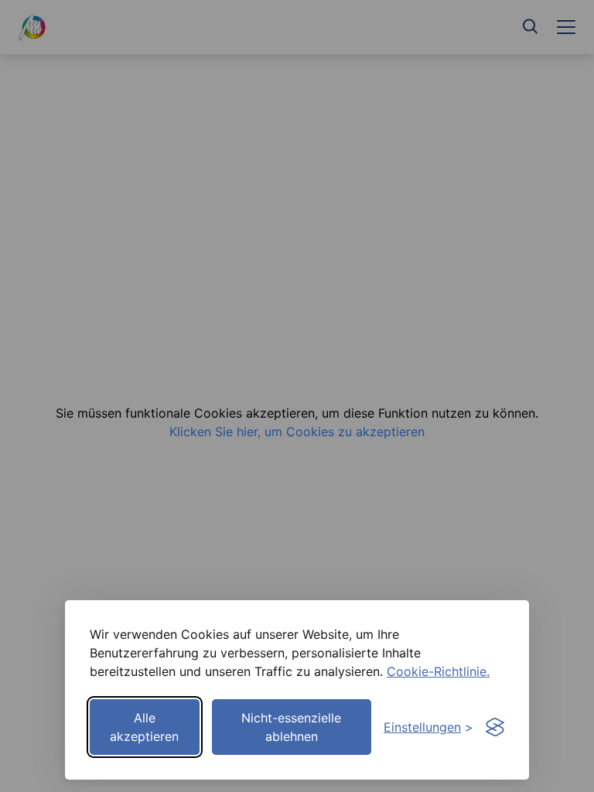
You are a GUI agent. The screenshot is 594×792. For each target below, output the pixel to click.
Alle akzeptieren (144, 727)
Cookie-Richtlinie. (438, 671)
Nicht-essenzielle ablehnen (291, 727)
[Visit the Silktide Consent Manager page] (495, 727)
